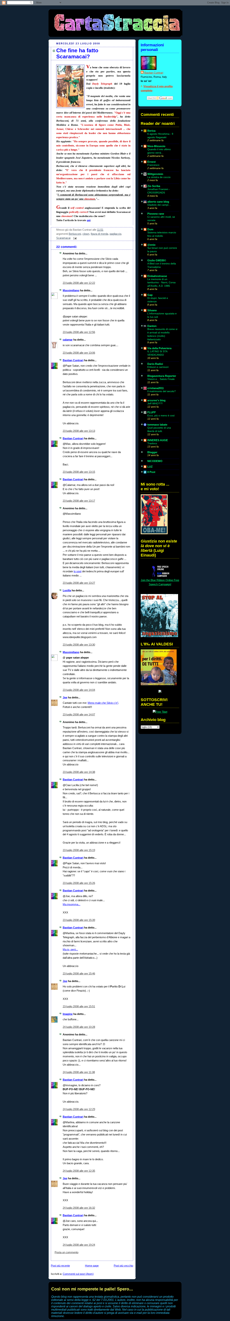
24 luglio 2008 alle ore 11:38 (79, 1072)
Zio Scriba (153, 186)
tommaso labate (157, 424)
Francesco (153, 164)
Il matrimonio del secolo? (161, 391)
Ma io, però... (70, 949)
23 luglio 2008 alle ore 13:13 (79, 430)
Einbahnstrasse (157, 276)
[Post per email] (74, 237)
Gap (150, 294)
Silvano (152, 310)
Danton (152, 325)
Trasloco (152, 443)
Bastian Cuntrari (73, 360)
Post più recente (60, 1265)
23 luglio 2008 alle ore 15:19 (79, 850)
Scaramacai (63, 237)
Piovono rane (155, 213)
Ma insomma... (71, 904)
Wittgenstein (155, 173)
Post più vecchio (123, 1265)
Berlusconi (75, 233)
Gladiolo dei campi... (159, 204)
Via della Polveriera (159, 348)
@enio (151, 244)
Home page (92, 1265)
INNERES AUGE (157, 440)
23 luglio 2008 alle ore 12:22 (79, 282)
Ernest (151, 161)
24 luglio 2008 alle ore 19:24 (79, 1244)
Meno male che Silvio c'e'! (103, 702)
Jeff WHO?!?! (155, 403)
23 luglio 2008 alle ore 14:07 (79, 714)
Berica (151, 130)
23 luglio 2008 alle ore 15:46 (79, 973)
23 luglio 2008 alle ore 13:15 (79, 471)
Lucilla (67, 590)
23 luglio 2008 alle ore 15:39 (79, 920)
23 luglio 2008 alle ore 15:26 (79, 882)
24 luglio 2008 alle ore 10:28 (79, 1026)
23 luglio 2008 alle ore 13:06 (79, 352)
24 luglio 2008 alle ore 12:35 (79, 1170)
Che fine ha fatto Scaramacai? (77, 53)
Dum (150, 229)
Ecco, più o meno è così (161, 415)
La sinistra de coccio (159, 177)
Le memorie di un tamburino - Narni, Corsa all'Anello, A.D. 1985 (161, 282)
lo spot (77, 571)
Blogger (152, 452)
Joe (65, 697)
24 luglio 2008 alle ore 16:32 (79, 1207)
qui (88, 220)
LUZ (150, 466)
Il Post (151, 472)
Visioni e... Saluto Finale (161, 379)
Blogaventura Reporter (161, 375)
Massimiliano (71, 290)
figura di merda (99, 233)
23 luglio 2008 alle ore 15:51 (79, 1006)
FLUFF (151, 412)
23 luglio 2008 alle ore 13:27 (79, 582)
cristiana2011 (155, 388)
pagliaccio (115, 233)
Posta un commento (66, 1252)
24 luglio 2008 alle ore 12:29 (79, 1109)
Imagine (68, 1013)
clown (85, 233)
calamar (68, 339)
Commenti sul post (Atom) (78, 1273)
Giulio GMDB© (156, 260)
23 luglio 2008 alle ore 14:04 (79, 689)
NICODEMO (154, 461)
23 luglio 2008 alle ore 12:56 (79, 332)
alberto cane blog (158, 201)
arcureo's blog (156, 400)
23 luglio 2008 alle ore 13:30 (79, 644)
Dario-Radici (155, 363)
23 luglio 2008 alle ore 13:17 (79, 500)
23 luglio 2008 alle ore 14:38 (79, 771)
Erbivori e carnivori (158, 367)
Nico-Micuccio (156, 146)
